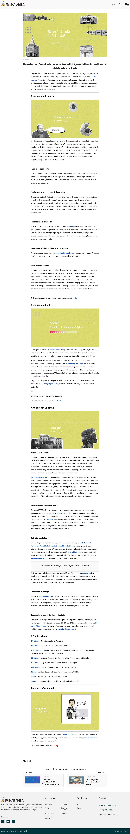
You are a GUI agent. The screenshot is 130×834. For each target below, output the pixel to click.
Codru (47, 808)
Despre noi (49, 804)
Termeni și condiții (48, 817)
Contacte (64, 813)
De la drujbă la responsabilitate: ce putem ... (50, 781)
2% (78, 804)
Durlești (64, 804)
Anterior (29, 772)
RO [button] (113, 4)
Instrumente (49, 813)
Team (79, 808)
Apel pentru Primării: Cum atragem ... (94, 781)
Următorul (100, 772)
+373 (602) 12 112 (106, 810)
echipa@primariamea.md (108, 805)
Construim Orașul (64, 809)
